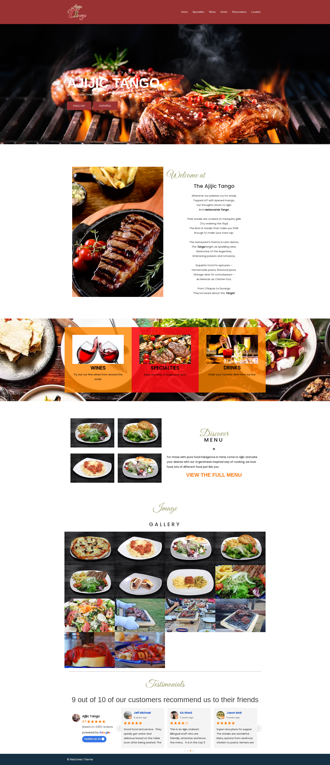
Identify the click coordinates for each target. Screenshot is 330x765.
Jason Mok (187, 713)
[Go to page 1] (187, 750)
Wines (212, 11)
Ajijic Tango (91, 716)
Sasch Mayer (235, 713)
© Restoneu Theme (80, 759)
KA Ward (140, 713)
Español (105, 105)
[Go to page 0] (184, 750)
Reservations (239, 11)
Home (184, 11)
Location (256, 11)
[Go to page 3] (193, 750)
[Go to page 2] (190, 751)
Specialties (198, 11)
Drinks (224, 11)
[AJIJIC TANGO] (77, 12)
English (79, 105)
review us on (92, 739)
